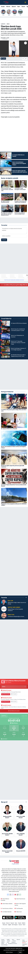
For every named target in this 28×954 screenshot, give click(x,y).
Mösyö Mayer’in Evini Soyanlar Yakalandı (15, 610)
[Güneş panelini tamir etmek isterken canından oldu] (7, 183)
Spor (18, 6)
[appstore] (8, 917)
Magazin (13, 942)
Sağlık (9, 924)
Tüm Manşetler (19, 908)
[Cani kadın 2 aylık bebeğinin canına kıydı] (21, 183)
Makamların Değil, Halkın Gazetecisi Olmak (17, 603)
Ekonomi (5, 924)
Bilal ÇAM (10, 600)
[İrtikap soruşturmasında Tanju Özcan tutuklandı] (21, 196)
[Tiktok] (18, 895)
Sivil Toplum (15, 924)
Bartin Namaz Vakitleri (7, 903)
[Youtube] (15, 895)
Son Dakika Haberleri (6, 911)
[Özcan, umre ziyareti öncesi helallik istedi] (21, 208)
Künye (2, 943)
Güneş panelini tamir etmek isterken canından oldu (7, 189)
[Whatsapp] (20, 895)
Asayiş (3, 6)
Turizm (20, 924)
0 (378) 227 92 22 (6, 701)
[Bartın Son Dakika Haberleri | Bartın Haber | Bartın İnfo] (6, 2)
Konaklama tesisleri (12, 943)
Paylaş (4, 58)
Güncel (8, 6)
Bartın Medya (4, 944)
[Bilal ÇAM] (4, 602)
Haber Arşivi (19, 911)
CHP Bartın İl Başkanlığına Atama (16, 616)
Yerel (24, 924)
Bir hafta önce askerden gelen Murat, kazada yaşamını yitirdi (7, 214)
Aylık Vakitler (4, 738)
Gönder (4, 239)
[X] (10, 895)
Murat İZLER (11, 614)
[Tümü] (26, 597)
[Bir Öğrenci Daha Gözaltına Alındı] (7, 196)
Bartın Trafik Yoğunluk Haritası (20, 904)
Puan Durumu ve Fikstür (7, 908)
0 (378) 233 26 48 (6, 694)
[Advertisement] (14, 259)
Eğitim (23, 923)
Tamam (20, 952)
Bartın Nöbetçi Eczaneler (5, 899)
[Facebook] (8, 895)
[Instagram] (13, 895)
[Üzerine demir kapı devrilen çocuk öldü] (14, 48)
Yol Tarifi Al (14, 694)
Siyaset (14, 6)
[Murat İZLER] (4, 615)
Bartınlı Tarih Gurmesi (14, 607)
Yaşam (23, 6)
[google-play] (20, 917)
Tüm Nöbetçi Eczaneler (15, 710)
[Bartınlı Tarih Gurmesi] (4, 609)
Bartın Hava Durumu (20, 898)
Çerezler (15, 952)
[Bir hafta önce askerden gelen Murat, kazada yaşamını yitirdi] (7, 208)
